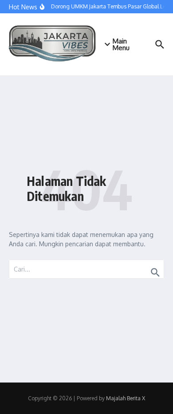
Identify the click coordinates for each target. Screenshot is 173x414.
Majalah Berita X (125, 398)
